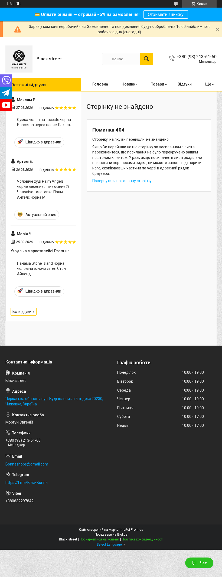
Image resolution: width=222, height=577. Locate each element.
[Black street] (18, 59)
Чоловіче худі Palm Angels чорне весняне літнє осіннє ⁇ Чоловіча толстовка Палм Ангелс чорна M (43, 189)
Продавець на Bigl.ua (111, 534)
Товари (157, 84)
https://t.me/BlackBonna (26, 482)
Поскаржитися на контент (99, 539)
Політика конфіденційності (142, 539)
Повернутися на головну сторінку (122, 181)
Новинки (130, 84)
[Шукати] (146, 59)
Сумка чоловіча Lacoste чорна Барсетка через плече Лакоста (45, 122)
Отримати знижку (166, 14)
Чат (203, 563)
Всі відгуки (21, 311)
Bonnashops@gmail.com (26, 464)
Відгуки (185, 84)
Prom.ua (137, 530)
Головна (100, 84)
